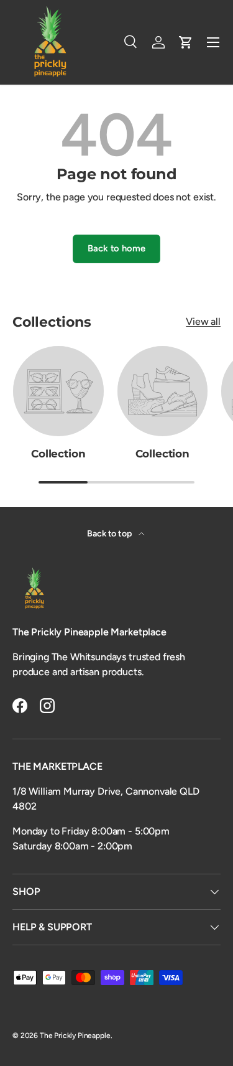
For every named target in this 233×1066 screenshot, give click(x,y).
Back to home (116, 248)
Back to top (110, 533)
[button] (185, 42)
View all (203, 321)
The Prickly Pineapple (75, 1035)
